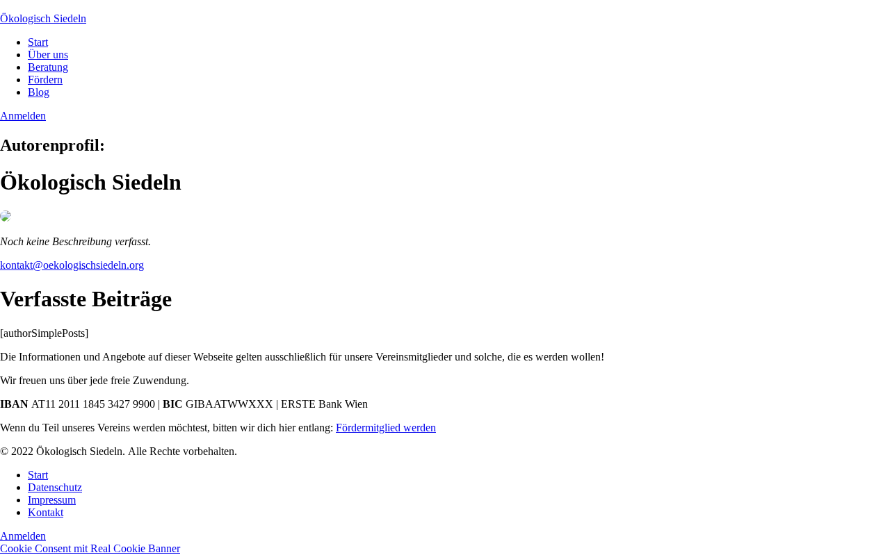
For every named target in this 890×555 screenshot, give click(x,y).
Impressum (52, 500)
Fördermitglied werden (386, 427)
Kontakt (45, 512)
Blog (38, 92)
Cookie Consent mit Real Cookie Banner (90, 548)
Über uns (48, 54)
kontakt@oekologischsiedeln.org (72, 265)
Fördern (45, 79)
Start (38, 42)
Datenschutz (55, 487)
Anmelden (23, 116)
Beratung (48, 67)
